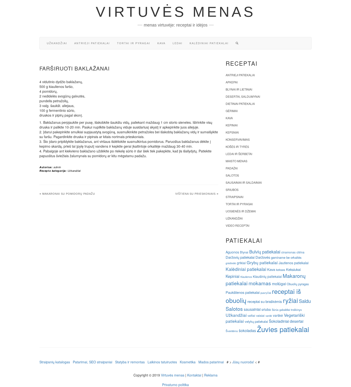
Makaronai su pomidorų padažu (68, 193)
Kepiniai (232, 125)
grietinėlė (231, 263)
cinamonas (288, 252)
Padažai (232, 168)
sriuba (266, 309)
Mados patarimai (211, 362)
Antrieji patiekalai (92, 43)
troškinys (296, 310)
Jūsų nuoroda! (243, 362)
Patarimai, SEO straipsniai (92, 362)
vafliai (251, 315)
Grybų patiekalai (262, 262)
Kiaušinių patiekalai (267, 276)
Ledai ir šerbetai (239, 154)
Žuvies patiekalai (283, 329)
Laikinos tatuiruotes (162, 362)
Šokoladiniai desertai (286, 321)
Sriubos (232, 190)
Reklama (211, 375)
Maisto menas (236, 161)
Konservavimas (238, 139)
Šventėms (232, 331)
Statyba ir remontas (130, 362)
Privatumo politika (175, 384)
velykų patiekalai (256, 321)
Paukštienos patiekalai (243, 292)
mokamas (260, 283)
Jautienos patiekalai (293, 262)
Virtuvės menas (175, 12)
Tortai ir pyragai (133, 43)
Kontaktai (194, 375)
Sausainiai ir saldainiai (244, 182)
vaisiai (260, 315)
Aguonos (232, 252)
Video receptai (237, 225)
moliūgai (279, 283)
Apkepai (232, 82)
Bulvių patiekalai (264, 251)
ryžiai (290, 300)
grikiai (241, 262)
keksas (280, 270)
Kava (161, 43)
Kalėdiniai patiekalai (209, 43)
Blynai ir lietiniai (239, 89)
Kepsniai (232, 132)
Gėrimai (232, 111)
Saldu (305, 300)
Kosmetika (188, 362)
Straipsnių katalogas (54, 362)
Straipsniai (234, 197)
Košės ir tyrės (237, 147)
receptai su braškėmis (264, 301)
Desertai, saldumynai (243, 96)
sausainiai (252, 309)
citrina (300, 252)
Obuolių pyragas (298, 284)
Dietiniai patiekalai (240, 104)
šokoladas (247, 330)
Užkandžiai (57, 43)
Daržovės (262, 257)
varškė (278, 315)
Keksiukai (293, 269)
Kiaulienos (246, 277)
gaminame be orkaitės (286, 257)
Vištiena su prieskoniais (195, 193)
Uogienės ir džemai (241, 211)
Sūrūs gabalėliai (281, 310)
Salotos (232, 175)
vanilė (269, 315)
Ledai (177, 43)
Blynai (244, 252)
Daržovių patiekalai (240, 257)
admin (57, 167)
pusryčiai (266, 293)
